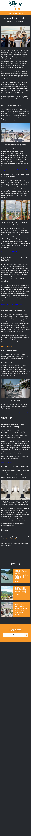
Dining (22, 21)
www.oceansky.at (6, 346)
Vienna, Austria (11, 21)
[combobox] (13, 635)
